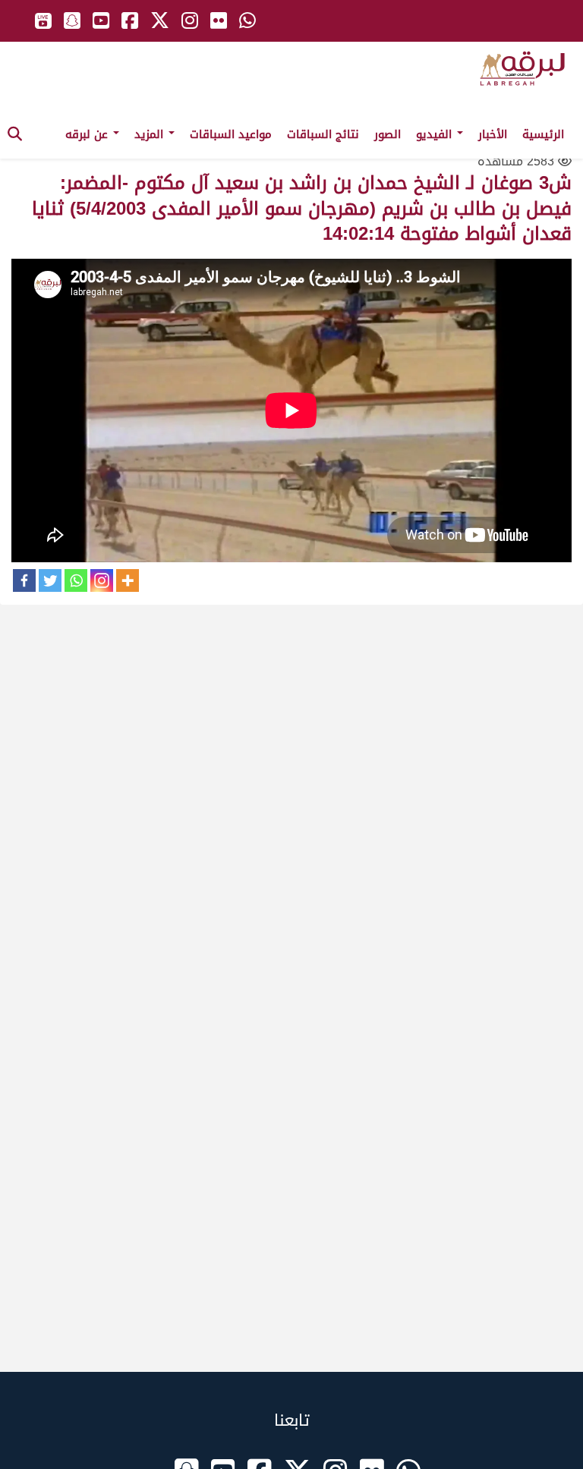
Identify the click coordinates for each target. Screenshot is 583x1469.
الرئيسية (543, 134)
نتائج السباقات (323, 134)
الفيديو (435, 134)
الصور (387, 134)
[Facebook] (24, 580)
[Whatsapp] (76, 580)
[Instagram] (101, 580)
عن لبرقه (88, 134)
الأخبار (492, 134)
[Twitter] (50, 580)
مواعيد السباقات (231, 134)
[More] (127, 580)
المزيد (150, 134)
